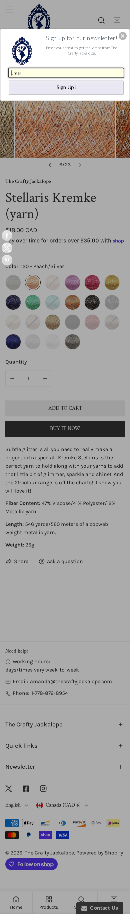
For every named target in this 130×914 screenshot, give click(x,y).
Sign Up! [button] (66, 87)
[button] (123, 36)
